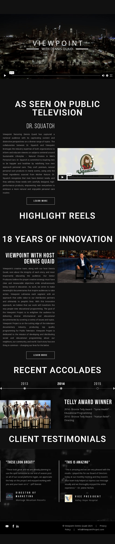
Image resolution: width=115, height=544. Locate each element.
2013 (24, 384)
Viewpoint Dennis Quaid (76, 525)
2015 (97, 384)
